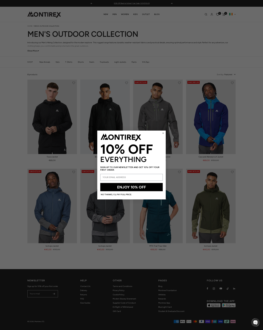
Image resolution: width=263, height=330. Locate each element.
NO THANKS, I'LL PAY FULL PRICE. (116, 194)
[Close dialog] (163, 133)
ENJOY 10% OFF (131, 187)
